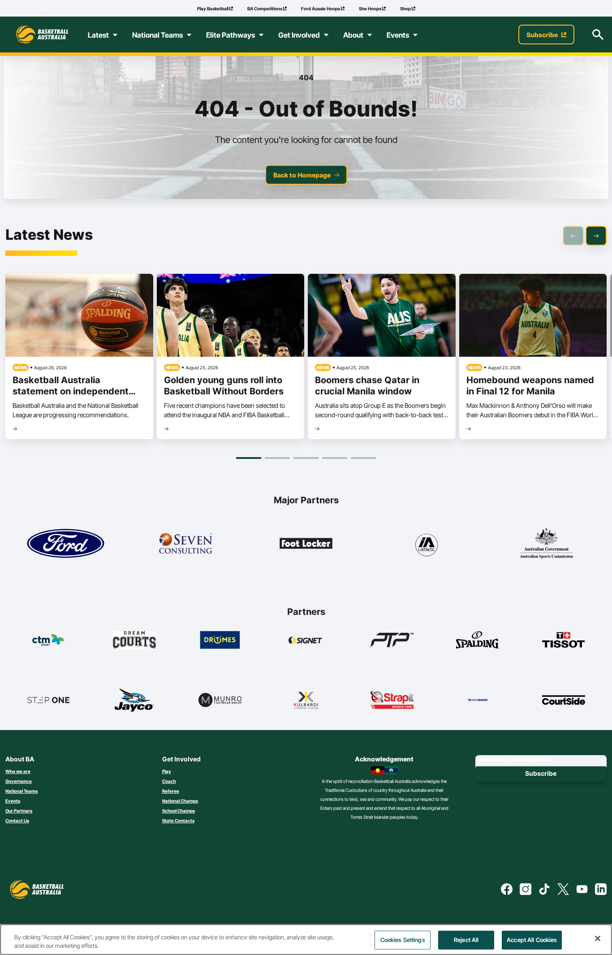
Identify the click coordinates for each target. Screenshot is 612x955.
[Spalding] (477, 640)
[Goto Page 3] (306, 458)
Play (166, 771)
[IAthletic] (426, 543)
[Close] (598, 938)
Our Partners (18, 810)
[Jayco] (134, 700)
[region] (306, 939)
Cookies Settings (402, 939)
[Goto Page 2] (277, 458)
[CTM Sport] (48, 640)
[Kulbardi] (306, 700)
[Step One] (48, 700)
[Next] (596, 236)
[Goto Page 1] (248, 458)
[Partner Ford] (65, 543)
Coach (169, 781)
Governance (18, 781)
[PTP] (392, 640)
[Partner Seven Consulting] (186, 543)
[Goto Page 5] (363, 458)
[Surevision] (477, 700)
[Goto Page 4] (334, 458)
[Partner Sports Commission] (546, 543)
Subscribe (540, 773)
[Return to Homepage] (42, 34)
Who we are (17, 771)
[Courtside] (563, 700)
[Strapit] (392, 700)
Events (12, 801)
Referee (170, 791)
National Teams (21, 791)
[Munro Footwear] (219, 700)
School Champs (178, 810)
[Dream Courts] (134, 640)
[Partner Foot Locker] (306, 543)
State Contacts (178, 820)
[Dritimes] (219, 640)
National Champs (180, 801)
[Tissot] (563, 640)
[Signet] (306, 640)
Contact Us (17, 820)
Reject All (466, 939)
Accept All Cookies (532, 939)
